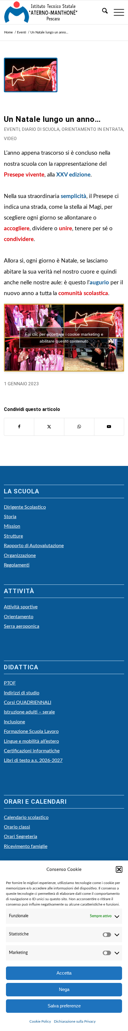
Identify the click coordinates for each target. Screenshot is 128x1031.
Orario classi (17, 827)
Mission (12, 526)
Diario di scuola (41, 129)
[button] (119, 869)
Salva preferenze (64, 1005)
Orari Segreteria (20, 836)
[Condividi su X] (49, 426)
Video (10, 138)
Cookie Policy (40, 1021)
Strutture (13, 536)
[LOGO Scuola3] (52, 12)
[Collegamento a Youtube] (109, 426)
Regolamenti (16, 565)
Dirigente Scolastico (25, 507)
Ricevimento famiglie (25, 846)
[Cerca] (102, 12)
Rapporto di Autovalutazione (34, 545)
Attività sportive (21, 607)
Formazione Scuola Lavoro (31, 731)
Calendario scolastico (26, 817)
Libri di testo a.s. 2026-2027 (33, 760)
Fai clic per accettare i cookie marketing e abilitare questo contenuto (64, 337)
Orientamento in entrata (92, 129)
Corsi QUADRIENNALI (27, 702)
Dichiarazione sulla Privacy (75, 1021)
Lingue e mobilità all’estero (31, 741)
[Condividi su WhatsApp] (79, 426)
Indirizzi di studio (21, 693)
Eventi (12, 129)
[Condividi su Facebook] (19, 426)
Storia (10, 516)
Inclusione (14, 721)
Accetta (64, 972)
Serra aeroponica (21, 626)
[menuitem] (102, 12)
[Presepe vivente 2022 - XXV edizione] (30, 84)
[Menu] (116, 12)
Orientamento (18, 616)
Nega (64, 989)
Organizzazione (20, 555)
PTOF (10, 683)
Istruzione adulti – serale (29, 712)
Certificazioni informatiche (32, 750)
